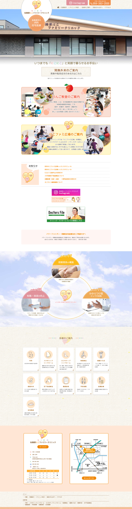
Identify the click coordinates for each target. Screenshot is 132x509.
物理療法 (65, 503)
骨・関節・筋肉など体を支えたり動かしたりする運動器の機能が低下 (66, 365)
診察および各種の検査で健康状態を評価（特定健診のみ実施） (66, 389)
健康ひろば (72, 503)
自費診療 (41, 504)
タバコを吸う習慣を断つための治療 (30, 389)
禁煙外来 (79, 503)
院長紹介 (64, 7)
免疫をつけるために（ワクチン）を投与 (83, 389)
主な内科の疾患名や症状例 (30, 362)
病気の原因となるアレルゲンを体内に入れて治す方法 (48, 389)
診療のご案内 (86, 7)
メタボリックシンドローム (36, 503)
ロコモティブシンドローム (53, 503)
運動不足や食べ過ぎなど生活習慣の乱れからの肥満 (48, 364)
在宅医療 (48, 504)
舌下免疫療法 (88, 503)
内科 (26, 503)
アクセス (108, 7)
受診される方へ (98, 7)
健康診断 (27, 504)
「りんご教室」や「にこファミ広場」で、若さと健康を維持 (101, 364)
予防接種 (34, 504)
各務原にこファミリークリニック (66, 507)
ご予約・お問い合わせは (101, 3)
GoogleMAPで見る (89, 478)
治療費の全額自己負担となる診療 (101, 389)
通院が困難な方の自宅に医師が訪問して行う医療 (30, 412)
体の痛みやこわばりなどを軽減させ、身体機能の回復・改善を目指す (83, 364)
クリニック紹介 (74, 7)
